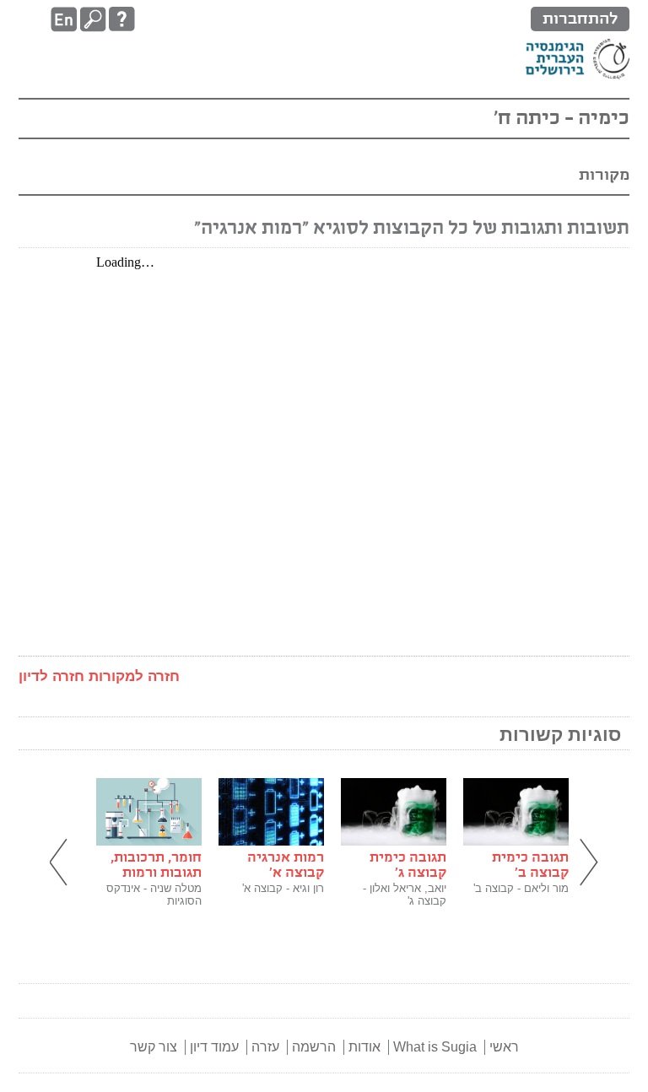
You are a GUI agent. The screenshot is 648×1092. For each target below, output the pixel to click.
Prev (61, 863)
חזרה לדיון (51, 676)
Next (586, 863)
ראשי (504, 1047)
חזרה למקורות (134, 676)
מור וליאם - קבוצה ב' (521, 888)
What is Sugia (435, 1047)
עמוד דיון (214, 1047)
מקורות (604, 175)
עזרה (265, 1047)
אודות (364, 1047)
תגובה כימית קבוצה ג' (408, 865)
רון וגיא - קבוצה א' (283, 888)
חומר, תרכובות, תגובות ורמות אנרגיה (156, 873)
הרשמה (314, 1047)
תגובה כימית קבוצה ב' (530, 865)
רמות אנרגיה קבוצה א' (285, 865)
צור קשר (153, 1047)
